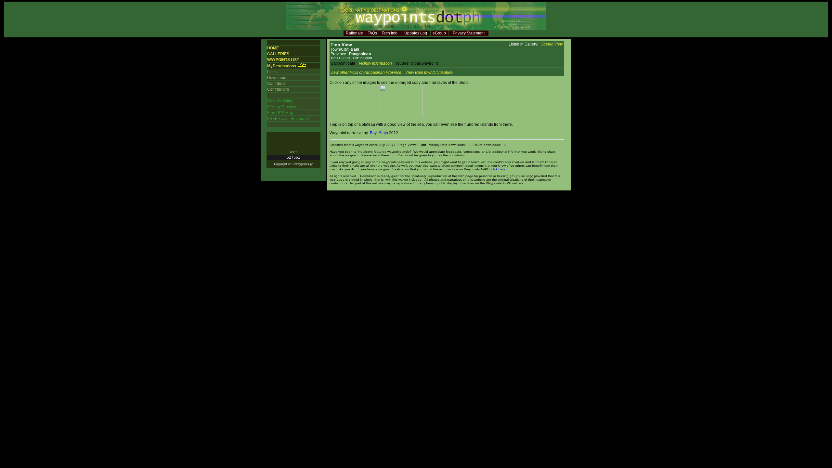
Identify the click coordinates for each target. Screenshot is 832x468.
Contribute (276, 83)
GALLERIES (278, 54)
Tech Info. (390, 33)
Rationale (354, 33)
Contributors (278, 89)
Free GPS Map (280, 112)
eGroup (439, 33)
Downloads (277, 77)
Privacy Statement (469, 33)
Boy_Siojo (379, 133)
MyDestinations (281, 66)
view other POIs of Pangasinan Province (366, 72)
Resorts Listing (280, 101)
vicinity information (375, 63)
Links (272, 72)
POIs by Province (282, 107)
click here (498, 169)
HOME (273, 48)
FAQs (372, 33)
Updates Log (415, 33)
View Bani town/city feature (429, 72)
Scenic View (552, 44)
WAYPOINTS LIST (283, 60)
